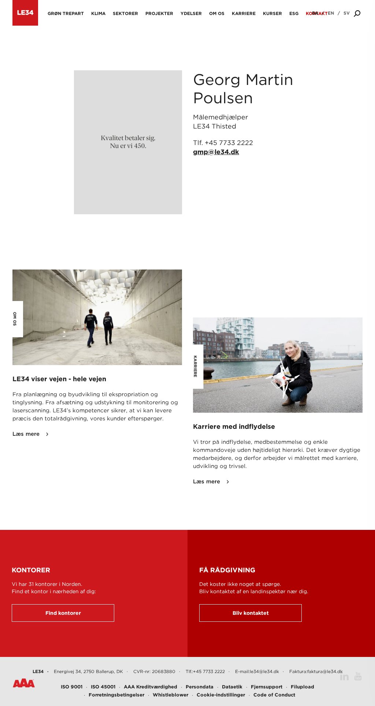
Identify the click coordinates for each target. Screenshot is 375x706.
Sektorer (125, 13)
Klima (98, 13)
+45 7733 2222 (229, 142)
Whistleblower (170, 695)
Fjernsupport (266, 687)
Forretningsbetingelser (116, 695)
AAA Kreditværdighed (150, 687)
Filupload (302, 687)
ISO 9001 (71, 687)
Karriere (244, 13)
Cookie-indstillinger (221, 695)
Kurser (272, 13)
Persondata (200, 687)
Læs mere (26, 434)
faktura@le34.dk (325, 671)
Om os (216, 13)
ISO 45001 (103, 687)
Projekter (159, 13)
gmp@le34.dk (216, 152)
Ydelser (191, 13)
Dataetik (232, 687)
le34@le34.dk (264, 671)
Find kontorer (63, 613)
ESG (293, 13)
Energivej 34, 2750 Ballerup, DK (88, 671)
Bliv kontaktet (251, 613)
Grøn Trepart (66, 13)
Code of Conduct (274, 695)
